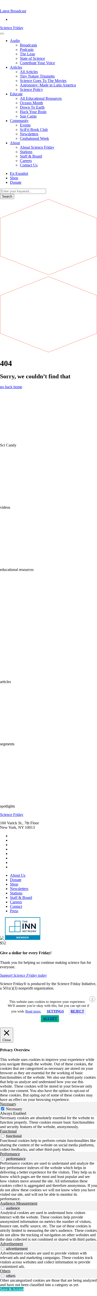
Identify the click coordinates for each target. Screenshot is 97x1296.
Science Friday (11, 28)
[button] (13, 11)
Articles (16, 67)
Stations (26, 152)
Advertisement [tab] (11, 1244)
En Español (19, 173)
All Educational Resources (41, 98)
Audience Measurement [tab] (18, 1203)
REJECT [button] (77, 1011)
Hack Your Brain (33, 112)
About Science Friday (37, 147)
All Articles (29, 72)
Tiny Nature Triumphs (37, 76)
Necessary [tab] (8, 1104)
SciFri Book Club (34, 129)
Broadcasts (28, 45)
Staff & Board (31, 156)
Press (14, 911)
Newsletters (29, 134)
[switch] (2, 1135)
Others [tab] (5, 1271)
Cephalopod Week (34, 138)
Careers (26, 161)
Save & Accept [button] (12, 1289)
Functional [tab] (8, 1131)
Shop (14, 178)
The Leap (27, 54)
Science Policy (31, 89)
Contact (16, 906)
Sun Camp (28, 116)
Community (19, 121)
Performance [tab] (10, 1154)
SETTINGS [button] (55, 1011)
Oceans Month (31, 103)
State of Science (32, 58)
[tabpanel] (48, 1122)
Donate (15, 182)
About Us (17, 875)
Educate (16, 94)
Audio (15, 41)
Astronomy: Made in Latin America (48, 85)
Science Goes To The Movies (43, 81)
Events (25, 125)
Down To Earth (32, 107)
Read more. (33, 1011)
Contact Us (29, 165)
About (15, 143)
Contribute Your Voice (37, 63)
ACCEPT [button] (50, 1018)
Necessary (14, 1109)
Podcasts (27, 49)
